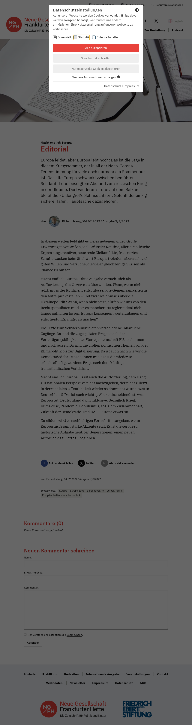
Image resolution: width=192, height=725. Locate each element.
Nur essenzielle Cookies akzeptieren (96, 68)
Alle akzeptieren (96, 48)
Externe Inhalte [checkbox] (107, 37)
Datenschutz (112, 86)
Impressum (131, 86)
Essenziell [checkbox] (64, 37)
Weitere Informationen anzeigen (94, 77)
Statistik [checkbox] (83, 37)
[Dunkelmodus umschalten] (137, 10)
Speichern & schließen (96, 58)
